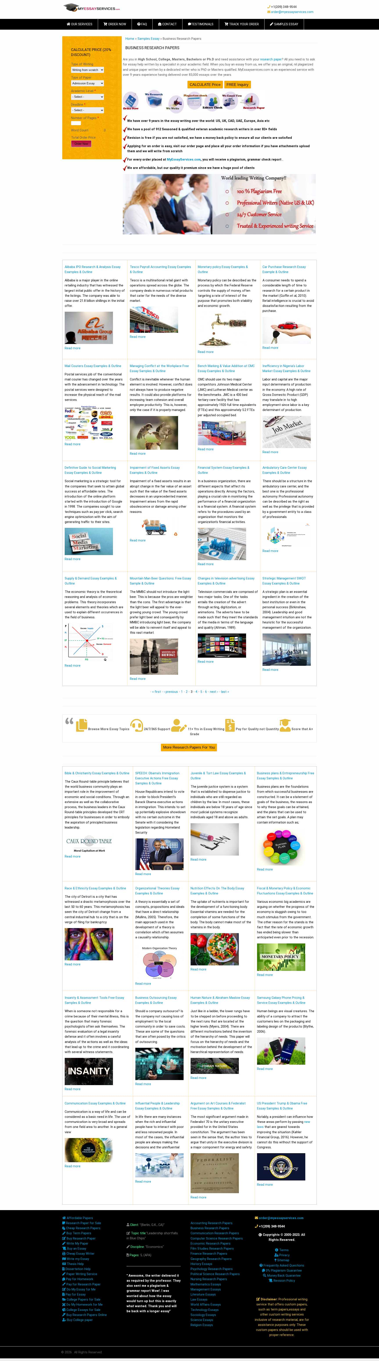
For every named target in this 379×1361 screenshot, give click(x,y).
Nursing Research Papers (209, 1279)
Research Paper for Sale (83, 1223)
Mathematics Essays (206, 1284)
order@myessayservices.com (292, 12)
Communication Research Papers (215, 1233)
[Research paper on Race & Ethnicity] (89, 959)
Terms (283, 1250)
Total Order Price (83, 137)
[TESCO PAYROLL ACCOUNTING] (154, 332)
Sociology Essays (203, 1315)
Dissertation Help (78, 1269)
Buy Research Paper (81, 1238)
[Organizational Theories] (159, 979)
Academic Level (83, 91)
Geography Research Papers (211, 1259)
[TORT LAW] (215, 854)
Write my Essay (77, 1259)
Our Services (81, 24)
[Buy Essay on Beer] (154, 674)
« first (156, 692)
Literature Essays (203, 1294)
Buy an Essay (76, 1249)
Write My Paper (77, 1243)
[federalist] (215, 1192)
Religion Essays (202, 1325)
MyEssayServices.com (184, 159)
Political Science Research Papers (215, 1274)
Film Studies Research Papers (212, 1249)
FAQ (143, 24)
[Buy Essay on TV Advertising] (222, 657)
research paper (271, 59)
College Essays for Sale (83, 1310)
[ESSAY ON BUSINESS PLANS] (281, 864)
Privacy (284, 1255)
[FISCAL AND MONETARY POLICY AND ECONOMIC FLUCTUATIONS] (281, 970)
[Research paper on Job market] (287, 447)
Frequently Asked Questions (283, 1265)
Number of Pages (85, 118)
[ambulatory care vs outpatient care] (287, 546)
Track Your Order (243, 24)
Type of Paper (81, 78)
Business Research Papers (210, 1228)
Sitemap (282, 1260)
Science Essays (202, 1320)
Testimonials (202, 24)
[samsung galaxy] (281, 1064)
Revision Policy (284, 1281)
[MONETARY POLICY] (222, 347)
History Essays (201, 1264)
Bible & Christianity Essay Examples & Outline (97, 773)
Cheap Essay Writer (80, 1254)
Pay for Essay (75, 1294)
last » (225, 692)
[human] (215, 1073)
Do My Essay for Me (81, 1289)
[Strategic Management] (287, 665)
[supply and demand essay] (89, 660)
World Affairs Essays (206, 1305)
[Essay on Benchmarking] (222, 444)
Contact (169, 24)
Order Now (116, 24)
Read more (72, 348)
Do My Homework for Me (84, 1305)
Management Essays (206, 1289)
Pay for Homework (79, 1279)
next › (214, 692)
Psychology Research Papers (212, 1269)
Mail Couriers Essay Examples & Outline (93, 366)
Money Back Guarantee (283, 1276)
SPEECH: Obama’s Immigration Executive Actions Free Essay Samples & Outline (157, 778)
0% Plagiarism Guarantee (283, 1270)
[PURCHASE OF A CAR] (287, 343)
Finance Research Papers (209, 1254)
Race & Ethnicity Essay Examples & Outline (95, 888)
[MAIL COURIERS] (89, 439)
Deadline (78, 105)
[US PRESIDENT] (281, 1179)
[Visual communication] (89, 1161)
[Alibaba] (89, 343)
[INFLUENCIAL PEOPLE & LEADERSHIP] (159, 1176)
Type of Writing (82, 64)
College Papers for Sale (83, 1299)
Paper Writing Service (81, 1274)
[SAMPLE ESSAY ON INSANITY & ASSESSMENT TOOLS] (89, 1084)
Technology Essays (205, 1310)
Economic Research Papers (211, 1243)
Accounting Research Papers (211, 1223)
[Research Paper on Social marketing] (89, 554)
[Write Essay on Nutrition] (215, 964)
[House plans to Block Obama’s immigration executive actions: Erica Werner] (159, 869)
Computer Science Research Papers (217, 1238)
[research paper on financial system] (222, 559)
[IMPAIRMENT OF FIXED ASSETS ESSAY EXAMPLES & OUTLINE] (154, 535)
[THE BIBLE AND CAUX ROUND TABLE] (89, 851)
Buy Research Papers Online (86, 1315)
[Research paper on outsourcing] (159, 1079)
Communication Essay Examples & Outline (95, 1103)
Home (129, 39)
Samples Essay (285, 24)
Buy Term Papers (78, 1233)
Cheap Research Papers (82, 1228)
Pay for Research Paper (83, 1284)
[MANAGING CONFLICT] (154, 449)
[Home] (91, 7)
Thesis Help (75, 1264)
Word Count (79, 130)
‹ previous (171, 692)
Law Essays (199, 1299)
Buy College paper (79, 1320)
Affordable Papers (79, 1218)
